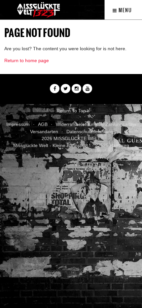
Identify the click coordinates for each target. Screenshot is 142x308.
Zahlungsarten (120, 124)
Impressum (18, 124)
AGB (43, 124)
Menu (124, 10)
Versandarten (44, 131)
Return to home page (26, 60)
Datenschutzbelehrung (90, 131)
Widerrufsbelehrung (76, 124)
